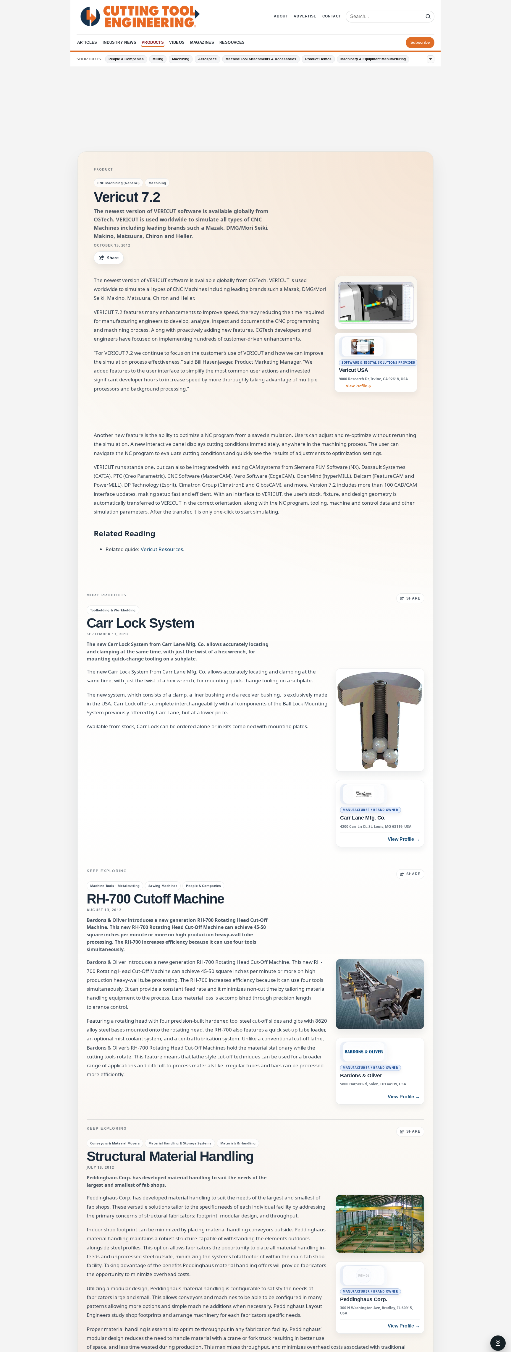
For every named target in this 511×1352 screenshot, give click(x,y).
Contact (331, 16)
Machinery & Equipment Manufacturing (373, 59)
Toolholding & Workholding (113, 610)
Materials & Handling (238, 1143)
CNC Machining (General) (118, 183)
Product (103, 169)
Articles (87, 42)
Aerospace (207, 59)
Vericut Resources (162, 549)
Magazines (202, 42)
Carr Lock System (141, 623)
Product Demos (318, 59)
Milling (158, 59)
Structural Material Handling (170, 1156)
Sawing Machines (162, 885)
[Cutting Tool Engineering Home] (140, 16)
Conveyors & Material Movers (115, 1143)
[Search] (428, 16)
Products (153, 42)
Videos (177, 42)
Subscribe (420, 42)
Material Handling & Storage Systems (179, 1143)
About (281, 16)
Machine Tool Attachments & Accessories (261, 59)
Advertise (305, 16)
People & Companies (126, 59)
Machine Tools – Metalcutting (115, 885)
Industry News (119, 42)
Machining (180, 59)
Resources (232, 42)
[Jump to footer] (498, 1343)
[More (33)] (430, 59)
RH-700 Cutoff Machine (155, 898)
